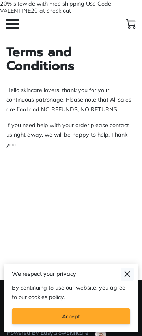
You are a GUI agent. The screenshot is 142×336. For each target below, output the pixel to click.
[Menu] (12, 24)
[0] (131, 24)
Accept (71, 316)
